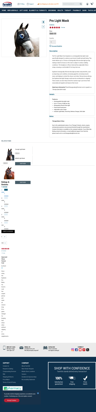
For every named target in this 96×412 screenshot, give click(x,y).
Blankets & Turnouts (38, 10)
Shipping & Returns (8, 377)
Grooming (52, 10)
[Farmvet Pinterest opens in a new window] (83, 350)
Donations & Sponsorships (29, 377)
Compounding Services (9, 371)
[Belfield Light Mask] (8, 172)
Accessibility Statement (28, 379)
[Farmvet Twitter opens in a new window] (87, 350)
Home (4, 10)
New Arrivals (13, 10)
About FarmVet (26, 366)
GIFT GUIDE (24, 10)
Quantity (51, 38)
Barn (84, 10)
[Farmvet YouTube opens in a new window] (80, 350)
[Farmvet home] (7, 4)
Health (60, 10)
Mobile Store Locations (28, 371)
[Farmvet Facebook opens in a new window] (76, 350)
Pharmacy (77, 10)
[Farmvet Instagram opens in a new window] (72, 350)
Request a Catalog (8, 369)
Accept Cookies (11, 400)
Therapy (67, 10)
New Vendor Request (28, 369)
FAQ (4, 374)
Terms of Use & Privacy (9, 382)
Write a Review (8, 231)
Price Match (6, 379)
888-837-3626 (11, 347)
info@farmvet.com (29, 349)
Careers (24, 374)
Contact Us (6, 366)
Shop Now (23, 182)
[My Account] (87, 4)
